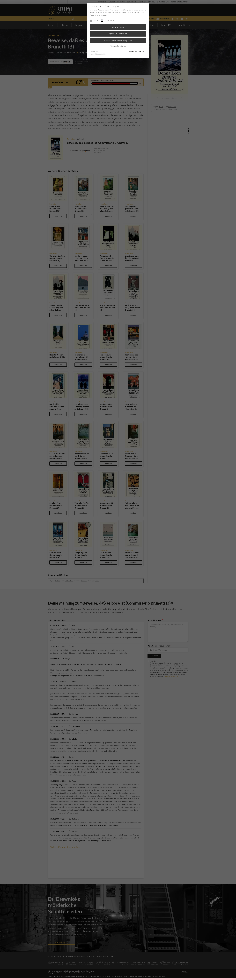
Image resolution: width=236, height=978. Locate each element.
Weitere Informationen (118, 46)
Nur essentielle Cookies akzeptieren (118, 40)
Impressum (133, 51)
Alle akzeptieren (118, 27)
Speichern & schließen (118, 33)
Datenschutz (142, 51)
